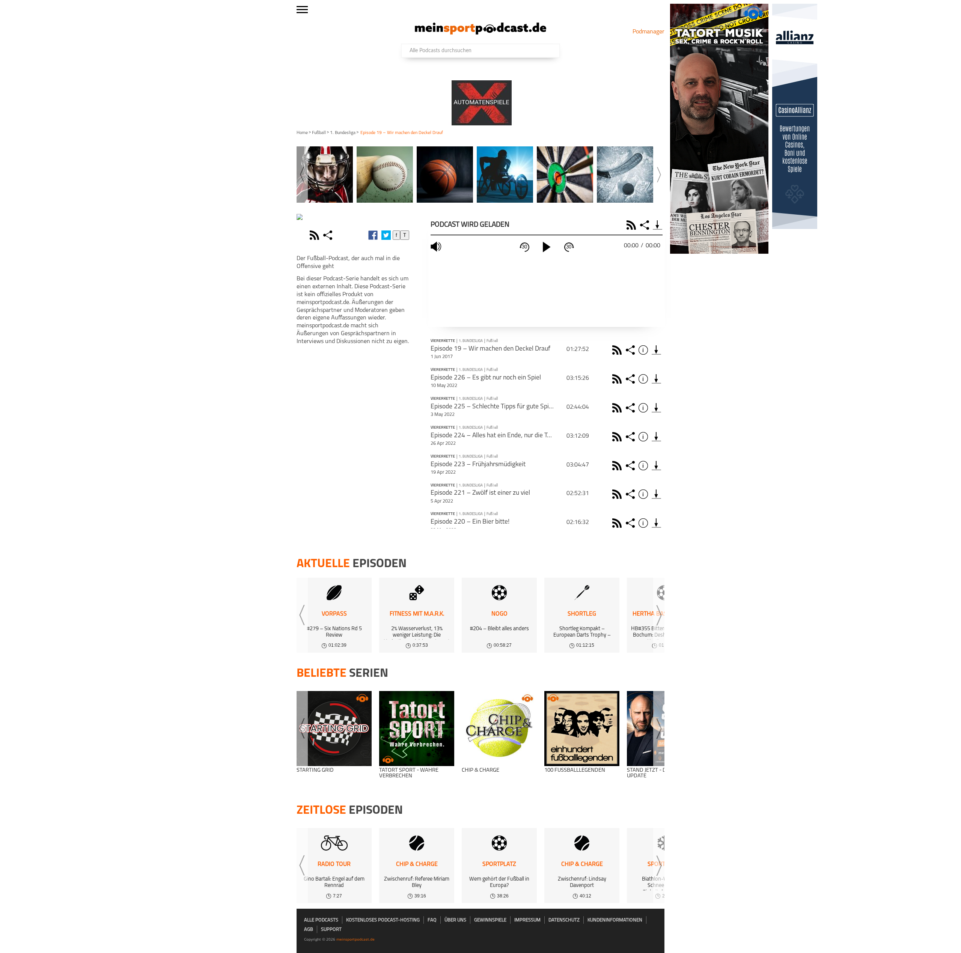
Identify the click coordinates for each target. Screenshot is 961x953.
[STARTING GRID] (334, 728)
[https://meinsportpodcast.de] (480, 33)
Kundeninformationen (614, 920)
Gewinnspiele (490, 920)
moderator (302, 235)
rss (315, 235)
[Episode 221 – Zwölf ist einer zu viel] (656, 494)
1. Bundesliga (342, 133)
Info (644, 350)
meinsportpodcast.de (355, 939)
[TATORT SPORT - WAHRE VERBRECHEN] (416, 728)
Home (302, 133)
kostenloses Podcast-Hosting (383, 920)
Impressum (527, 920)
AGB (308, 929)
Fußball (319, 133)
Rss (618, 350)
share (328, 235)
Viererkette (443, 341)
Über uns (455, 920)
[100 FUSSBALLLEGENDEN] (581, 728)
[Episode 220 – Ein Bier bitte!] (656, 523)
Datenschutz (564, 920)
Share (645, 225)
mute (436, 247)
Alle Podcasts (321, 920)
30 (524, 247)
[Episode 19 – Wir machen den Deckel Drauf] (656, 350)
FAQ (432, 920)
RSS (632, 225)
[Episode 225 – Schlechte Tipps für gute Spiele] (656, 408)
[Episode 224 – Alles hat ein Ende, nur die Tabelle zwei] (656, 436)
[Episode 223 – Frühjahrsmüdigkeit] (656, 465)
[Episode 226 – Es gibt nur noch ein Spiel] (656, 379)
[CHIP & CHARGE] (499, 728)
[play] (546, 247)
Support (331, 929)
